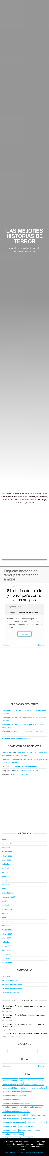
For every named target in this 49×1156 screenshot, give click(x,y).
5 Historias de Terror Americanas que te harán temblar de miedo (24, 1007)
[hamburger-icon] (44, 562)
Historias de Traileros (10, 992)
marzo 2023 (7, 851)
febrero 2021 (7, 933)
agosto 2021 (7, 909)
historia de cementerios (12, 1099)
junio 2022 (6, 876)
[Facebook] (9, 1051)
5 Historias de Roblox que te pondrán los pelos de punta (25, 1033)
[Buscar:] (24, 645)
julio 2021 (6, 913)
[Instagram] (15, 1051)
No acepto (13, 1152)
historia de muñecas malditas (15, 1114)
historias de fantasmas (36, 1122)
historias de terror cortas (13, 1134)
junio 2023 (6, 839)
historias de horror (10, 1126)
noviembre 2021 (8, 897)
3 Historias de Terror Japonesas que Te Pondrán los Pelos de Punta (23, 1025)
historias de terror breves (29, 1130)
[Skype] (25, 1051)
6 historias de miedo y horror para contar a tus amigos (24, 594)
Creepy (5, 759)
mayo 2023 (6, 843)
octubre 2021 (7, 901)
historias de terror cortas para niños (17, 1138)
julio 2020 (6, 950)
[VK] (20, 1051)
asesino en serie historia (13, 1084)
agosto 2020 (7, 946)
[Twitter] (4, 1051)
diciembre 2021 (8, 892)
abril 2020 (6, 958)
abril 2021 (6, 925)
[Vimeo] (30, 1051)
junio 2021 (6, 917)
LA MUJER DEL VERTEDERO (24, 766)
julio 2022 (6, 872)
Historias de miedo (27, 1126)
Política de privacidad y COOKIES (31, 1152)
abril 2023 (6, 847)
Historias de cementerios (12, 984)
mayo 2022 (6, 880)
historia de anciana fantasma (14, 1095)
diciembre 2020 (8, 942)
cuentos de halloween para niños (16, 1087)
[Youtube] (35, 1051)
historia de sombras (37, 1114)
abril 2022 (6, 884)
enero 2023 (6, 860)
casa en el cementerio (34, 1084)
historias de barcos (30, 1118)
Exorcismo (6, 976)
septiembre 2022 (9, 868)
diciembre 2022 (8, 864)
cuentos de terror (39, 1087)
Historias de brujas (9, 980)
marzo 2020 (7, 962)
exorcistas (26, 1091)
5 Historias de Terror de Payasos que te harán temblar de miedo (24, 1016)
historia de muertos (10, 1107)
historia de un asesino (12, 1118)
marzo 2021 (7, 929)
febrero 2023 (7, 855)
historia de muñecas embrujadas (16, 1111)
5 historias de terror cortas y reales (16, 738)
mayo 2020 (6, 954)
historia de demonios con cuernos (16, 1103)
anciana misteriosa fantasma (31, 1080)
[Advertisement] (24, 532)
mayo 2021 (6, 921)
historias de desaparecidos (14, 1122)
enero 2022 (6, 888)
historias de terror (10, 1130)
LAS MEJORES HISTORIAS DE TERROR (24, 236)
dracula (6, 1091)
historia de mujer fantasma (31, 1107)
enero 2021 (6, 938)
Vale (6, 1152)
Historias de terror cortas (28, 612)
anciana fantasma (10, 1080)
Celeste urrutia (8, 752)
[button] (24, 633)
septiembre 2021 (9, 905)
